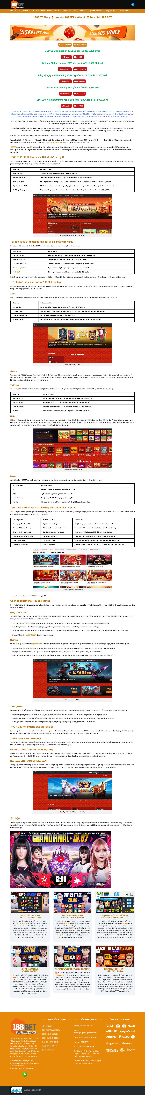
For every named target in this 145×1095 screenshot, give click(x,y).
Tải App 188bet (79, 11)
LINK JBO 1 (66, 106)
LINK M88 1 (66, 57)
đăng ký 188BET (30, 635)
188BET (13, 11)
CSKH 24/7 (16, 272)
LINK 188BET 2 (80, 69)
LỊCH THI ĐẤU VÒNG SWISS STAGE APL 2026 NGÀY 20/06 (72, 916)
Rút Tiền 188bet (53, 11)
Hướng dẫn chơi (109, 11)
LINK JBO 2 (78, 106)
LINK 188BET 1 (65, 69)
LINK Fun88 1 (65, 94)
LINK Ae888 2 (79, 81)
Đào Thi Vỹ (90, 1046)
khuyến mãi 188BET (29, 596)
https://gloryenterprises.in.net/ (85, 1033)
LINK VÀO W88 (80, 45)
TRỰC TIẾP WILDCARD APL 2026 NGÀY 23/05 (72, 969)
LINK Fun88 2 (79, 94)
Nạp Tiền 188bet (39, 11)
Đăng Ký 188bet (24, 11)
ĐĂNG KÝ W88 (65, 45)
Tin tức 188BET (124, 11)
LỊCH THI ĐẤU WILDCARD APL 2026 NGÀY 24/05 (30, 970)
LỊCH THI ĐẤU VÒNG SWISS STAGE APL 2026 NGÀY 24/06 (30, 916)
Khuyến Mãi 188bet (95, 11)
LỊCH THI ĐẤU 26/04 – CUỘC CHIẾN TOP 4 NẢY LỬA (115, 970)
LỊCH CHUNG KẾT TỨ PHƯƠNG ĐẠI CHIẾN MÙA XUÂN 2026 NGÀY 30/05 (115, 916)
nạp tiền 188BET (38, 644)
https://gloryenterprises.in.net (56, 143)
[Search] (132, 4)
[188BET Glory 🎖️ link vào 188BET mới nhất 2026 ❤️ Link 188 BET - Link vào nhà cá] (30, 4)
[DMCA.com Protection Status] (16, 1090)
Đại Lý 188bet (66, 11)
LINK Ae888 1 (65, 81)
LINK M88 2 (78, 57)
